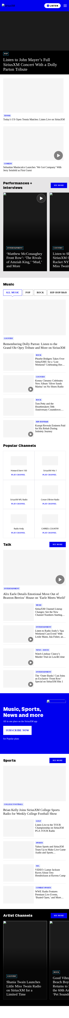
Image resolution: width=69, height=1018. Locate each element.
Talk (7, 544)
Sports (9, 760)
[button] (65, 6)
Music (8, 284)
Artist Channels (17, 915)
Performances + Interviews (17, 185)
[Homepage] (12, 6)
